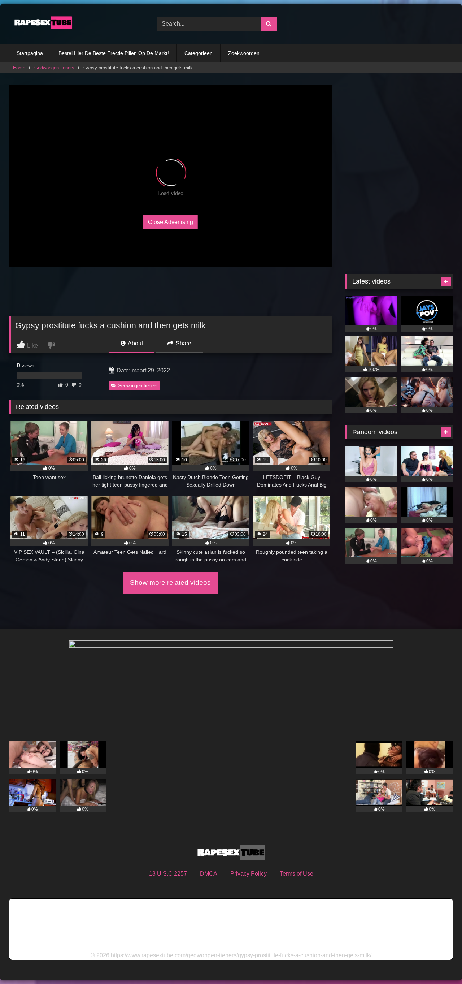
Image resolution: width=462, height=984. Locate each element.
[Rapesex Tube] (41, 24)
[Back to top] (440, 962)
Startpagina (30, 53)
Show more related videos (170, 582)
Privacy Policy (248, 874)
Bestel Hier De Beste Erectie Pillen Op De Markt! (113, 53)
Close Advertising (170, 222)
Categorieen (198, 53)
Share (182, 343)
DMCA (208, 874)
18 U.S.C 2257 (168, 874)
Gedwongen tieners (54, 67)
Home (19, 67)
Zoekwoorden (244, 53)
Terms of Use (296, 874)
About (135, 343)
